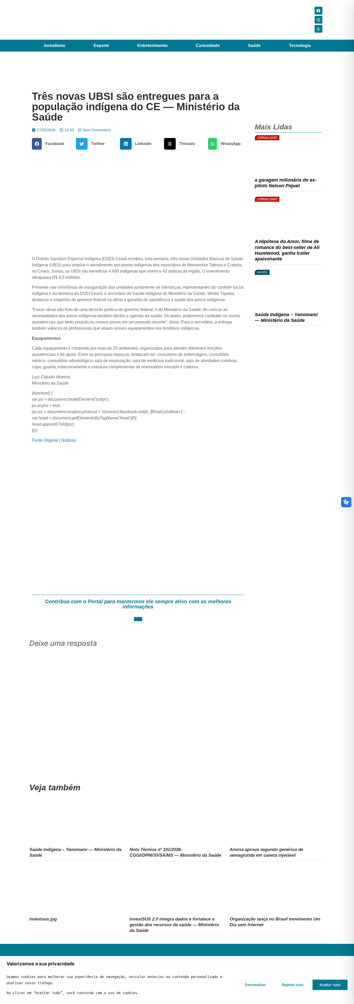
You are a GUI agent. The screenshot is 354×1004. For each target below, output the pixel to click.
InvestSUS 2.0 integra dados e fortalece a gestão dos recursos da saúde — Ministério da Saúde (174, 924)
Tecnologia (300, 45)
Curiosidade (208, 45)
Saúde (254, 45)
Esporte (101, 45)
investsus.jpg (43, 919)
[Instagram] (318, 20)
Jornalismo (54, 45)
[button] (50, 144)
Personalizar (255, 984)
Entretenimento (152, 45)
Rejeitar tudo (292, 984)
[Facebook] (318, 11)
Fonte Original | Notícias (54, 440)
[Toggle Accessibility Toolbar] (342, 992)
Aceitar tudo (330, 984)
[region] (177, 980)
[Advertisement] (138, 517)
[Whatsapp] (318, 29)
